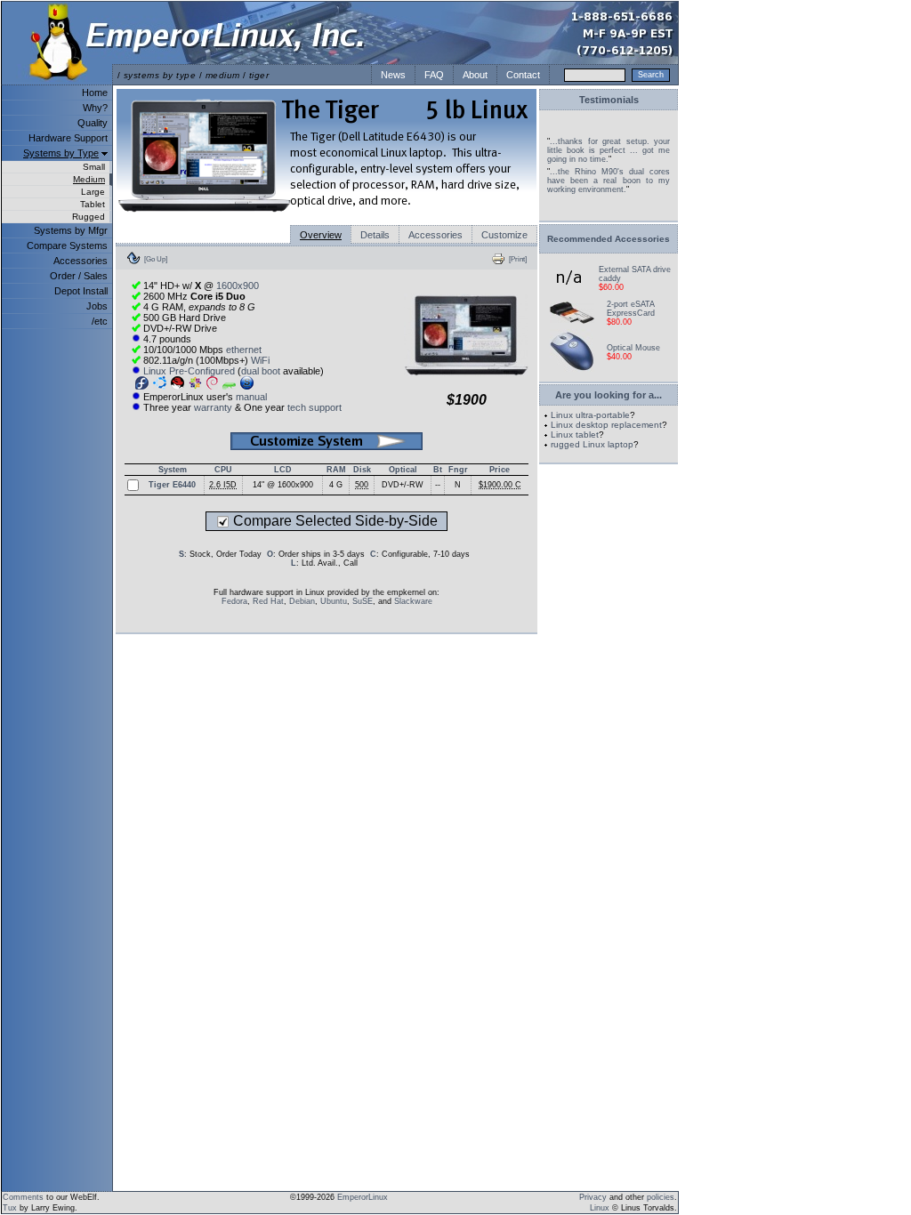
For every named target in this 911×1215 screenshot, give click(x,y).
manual (251, 396)
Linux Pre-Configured (189, 371)
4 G (336, 484)
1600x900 (237, 285)
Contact (523, 74)
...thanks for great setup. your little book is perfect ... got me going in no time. (608, 150)
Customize (504, 234)
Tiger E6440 (172, 484)
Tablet (92, 204)
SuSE (362, 601)
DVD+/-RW (402, 484)
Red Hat (268, 601)
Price (499, 469)
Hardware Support (68, 138)
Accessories (80, 260)
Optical (403, 469)
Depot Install (81, 291)
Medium (89, 179)
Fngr (458, 469)
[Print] (518, 258)
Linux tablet (575, 434)
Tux (10, 1207)
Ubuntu (333, 601)
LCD (283, 469)
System (172, 469)
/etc (100, 321)
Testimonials (609, 99)
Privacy (593, 1197)
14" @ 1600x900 (283, 484)
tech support (314, 407)
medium (223, 75)
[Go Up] (155, 258)
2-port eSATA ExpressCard (631, 309)
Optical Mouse (633, 347)
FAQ (434, 74)
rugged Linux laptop (592, 444)
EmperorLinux (362, 1197)
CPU (223, 469)
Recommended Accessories (608, 239)
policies (660, 1197)
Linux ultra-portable (590, 415)
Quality (92, 122)
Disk (362, 469)
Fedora (234, 601)
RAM (336, 469)
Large (93, 192)
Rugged (88, 216)
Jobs (97, 306)
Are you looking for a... (608, 395)
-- (437, 484)
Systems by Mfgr (71, 230)
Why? (95, 107)
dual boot (260, 371)
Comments (23, 1197)
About (475, 74)
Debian (302, 601)
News (393, 74)
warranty (213, 407)
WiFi (260, 360)
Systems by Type (61, 153)
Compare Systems (67, 245)
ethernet (244, 349)
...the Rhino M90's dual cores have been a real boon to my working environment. (608, 180)
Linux (599, 1207)
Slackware (413, 601)
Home (95, 92)
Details (375, 234)
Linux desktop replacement (606, 425)
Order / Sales (79, 275)
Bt (437, 469)
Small (94, 167)
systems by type (160, 75)
